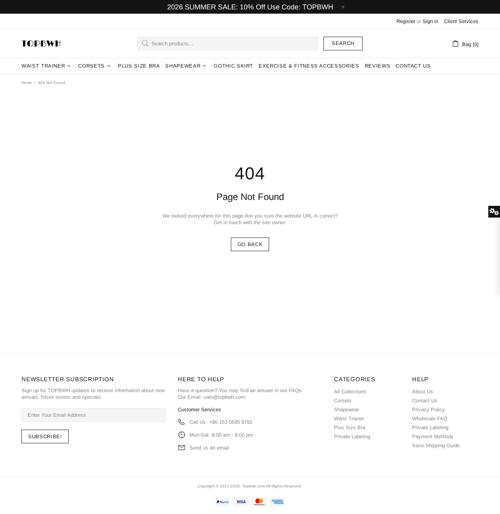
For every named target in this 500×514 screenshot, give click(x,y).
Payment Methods (433, 436)
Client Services (461, 21)
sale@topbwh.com (224, 397)
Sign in (430, 21)
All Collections (350, 391)
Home (26, 82)
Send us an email (209, 448)
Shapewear (346, 409)
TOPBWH (41, 43)
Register (405, 21)
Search (343, 43)
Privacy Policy (428, 409)
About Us (422, 391)
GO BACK (250, 244)
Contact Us (425, 400)
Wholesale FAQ (429, 418)
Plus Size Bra (349, 427)
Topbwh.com (253, 486)
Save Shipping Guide (436, 445)
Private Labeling (352, 436)
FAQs (295, 390)
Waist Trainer (349, 418)
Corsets (343, 400)
